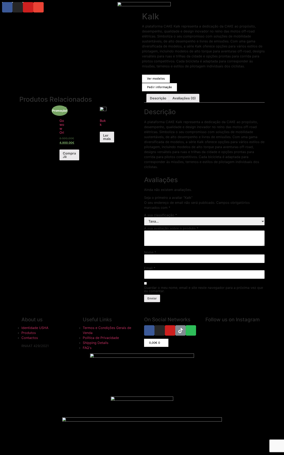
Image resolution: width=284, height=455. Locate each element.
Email (149, 268)
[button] (156, 79)
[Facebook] (7, 7)
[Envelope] (38, 7)
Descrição (158, 98)
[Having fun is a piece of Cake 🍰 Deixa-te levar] (228, 356)
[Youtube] (28, 7)
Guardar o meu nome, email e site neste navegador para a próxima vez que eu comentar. (203, 289)
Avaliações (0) (184, 98)
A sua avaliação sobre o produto (171, 228)
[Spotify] (191, 330)
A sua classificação (160, 215)
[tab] (158, 98)
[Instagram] (17, 7)
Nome (150, 252)
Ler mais (107, 137)
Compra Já (69, 155)
